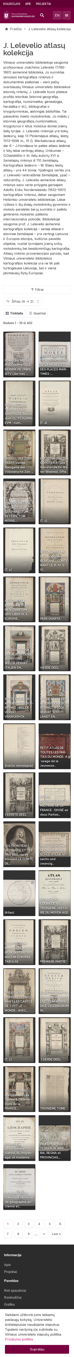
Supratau (37, 1349)
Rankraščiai (13, 1297)
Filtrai (39, 290)
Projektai (43, 4)
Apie (28, 4)
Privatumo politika (19, 1339)
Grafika (9, 1304)
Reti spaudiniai (15, 1290)
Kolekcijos (11, 4)
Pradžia (16, 29)
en (57, 15)
